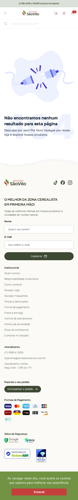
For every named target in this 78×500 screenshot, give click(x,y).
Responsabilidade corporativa (21, 279)
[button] (6, 13)
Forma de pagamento (17, 307)
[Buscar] (6, 24)
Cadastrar (36, 256)
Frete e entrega (13, 313)
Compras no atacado (16, 335)
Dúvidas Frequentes (16, 296)
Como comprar (13, 284)
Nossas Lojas (12, 290)
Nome (7, 221)
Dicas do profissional (16, 330)
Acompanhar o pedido (20, 389)
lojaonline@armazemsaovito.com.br (25, 358)
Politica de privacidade (17, 324)
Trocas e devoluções (16, 301)
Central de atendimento (18, 318)
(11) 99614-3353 (13, 352)
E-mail (8, 237)
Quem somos (12, 273)
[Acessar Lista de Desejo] (56, 13)
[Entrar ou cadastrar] (64, 13)
